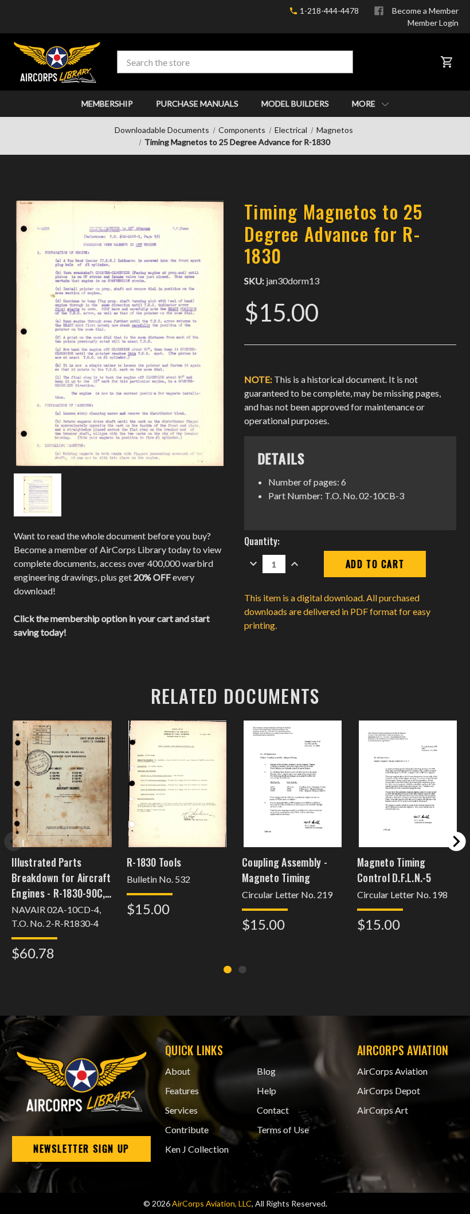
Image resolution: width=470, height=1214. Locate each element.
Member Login (433, 23)
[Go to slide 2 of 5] (456, 841)
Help (266, 1090)
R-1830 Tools (154, 862)
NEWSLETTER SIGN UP (81, 1149)
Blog (266, 1071)
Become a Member (425, 10)
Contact (273, 1110)
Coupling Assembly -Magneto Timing (284, 870)
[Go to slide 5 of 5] (14, 841)
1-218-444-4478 (328, 10)
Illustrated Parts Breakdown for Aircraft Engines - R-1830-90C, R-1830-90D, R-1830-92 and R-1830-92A (61, 877)
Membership (107, 103)
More (364, 103)
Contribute (187, 1129)
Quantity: (262, 541)
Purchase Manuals (197, 103)
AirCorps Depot (388, 1090)
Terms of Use (283, 1129)
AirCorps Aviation (392, 1071)
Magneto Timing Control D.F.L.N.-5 (394, 870)
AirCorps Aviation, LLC (212, 1203)
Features (182, 1090)
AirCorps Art (382, 1110)
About (177, 1071)
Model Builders (295, 103)
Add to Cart (62, 799)
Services (181, 1110)
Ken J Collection (197, 1148)
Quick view (62, 768)
